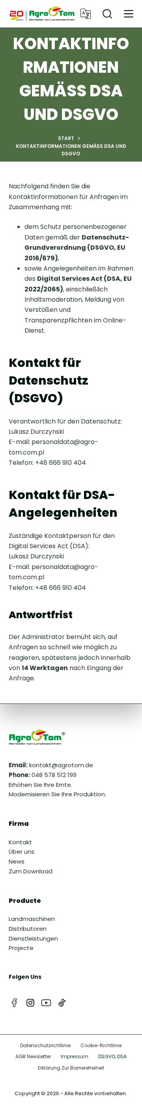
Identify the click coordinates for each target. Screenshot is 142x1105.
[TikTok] (62, 1003)
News (16, 861)
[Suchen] (107, 13)
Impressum (74, 1056)
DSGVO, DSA (112, 1056)
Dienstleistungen (33, 938)
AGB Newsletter (33, 1056)
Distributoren (28, 929)
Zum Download (30, 871)
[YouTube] (46, 1003)
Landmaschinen (32, 919)
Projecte (21, 948)
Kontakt (20, 842)
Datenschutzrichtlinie (45, 1045)
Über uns (21, 851)
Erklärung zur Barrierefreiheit (71, 1068)
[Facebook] (15, 1003)
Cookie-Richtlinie (100, 1045)
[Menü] (128, 13)
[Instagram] (30, 1003)
